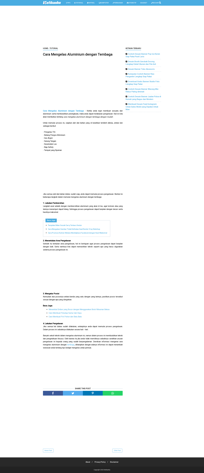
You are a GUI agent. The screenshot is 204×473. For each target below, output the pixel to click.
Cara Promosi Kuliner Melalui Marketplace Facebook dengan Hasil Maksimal (77, 233)
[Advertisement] (102, 27)
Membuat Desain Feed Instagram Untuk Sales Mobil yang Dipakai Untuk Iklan (142, 107)
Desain (155, 3)
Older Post (117, 450)
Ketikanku (107, 470)
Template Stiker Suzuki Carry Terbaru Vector (65, 225)
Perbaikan (118, 3)
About (88, 462)
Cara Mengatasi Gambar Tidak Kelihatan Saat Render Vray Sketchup (74, 229)
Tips (68, 3)
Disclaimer (114, 462)
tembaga (70, 345)
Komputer (104, 3)
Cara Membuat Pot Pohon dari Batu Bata (65, 317)
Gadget (144, 3)
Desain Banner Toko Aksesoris (141, 69)
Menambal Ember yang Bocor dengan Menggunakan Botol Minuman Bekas (79, 309)
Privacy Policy (100, 462)
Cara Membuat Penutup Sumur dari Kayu (65, 313)
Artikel (92, 3)
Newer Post (48, 450)
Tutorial (79, 3)
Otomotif (132, 3)
